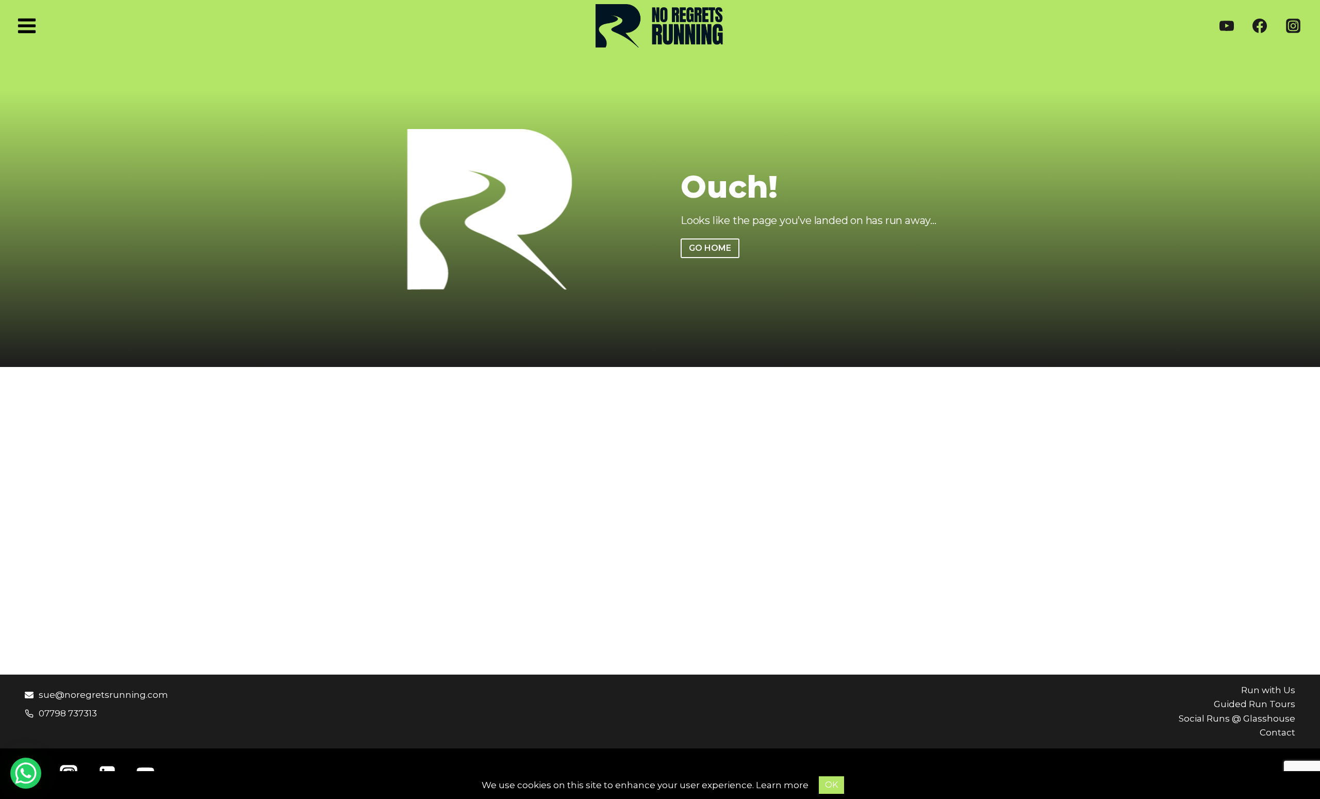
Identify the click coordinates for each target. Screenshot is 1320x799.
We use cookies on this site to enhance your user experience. (619, 785)
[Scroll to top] (1294, 767)
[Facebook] (1259, 25)
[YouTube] (1226, 25)
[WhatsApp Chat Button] (25, 773)
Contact (1277, 732)
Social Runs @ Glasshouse (1237, 718)
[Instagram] (1293, 25)
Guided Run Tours (1254, 704)
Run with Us (1268, 690)
